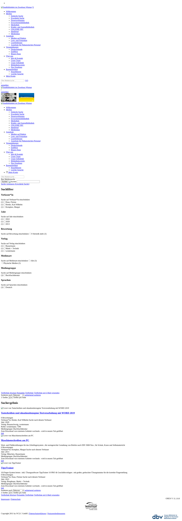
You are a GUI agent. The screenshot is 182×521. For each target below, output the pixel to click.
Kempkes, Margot (13, 207)
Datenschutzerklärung (37, 513)
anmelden (5, 85)
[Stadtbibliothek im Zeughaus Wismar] (16, 7)
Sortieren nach (6, 395)
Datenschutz (16, 499)
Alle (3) (34, 261)
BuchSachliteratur (13, 275)
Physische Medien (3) (12, 263)
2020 (8, 221)
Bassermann (10, 246)
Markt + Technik (12, 248)
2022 (8, 219)
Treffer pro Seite (19, 397)
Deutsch (9, 287)
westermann (10, 251)
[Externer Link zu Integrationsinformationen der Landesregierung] (26, 101)
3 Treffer (4, 397)
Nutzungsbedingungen (56, 513)
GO (26, 80)
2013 (8, 224)
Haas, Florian (11, 202)
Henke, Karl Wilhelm (14, 205)
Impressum (5, 499)
